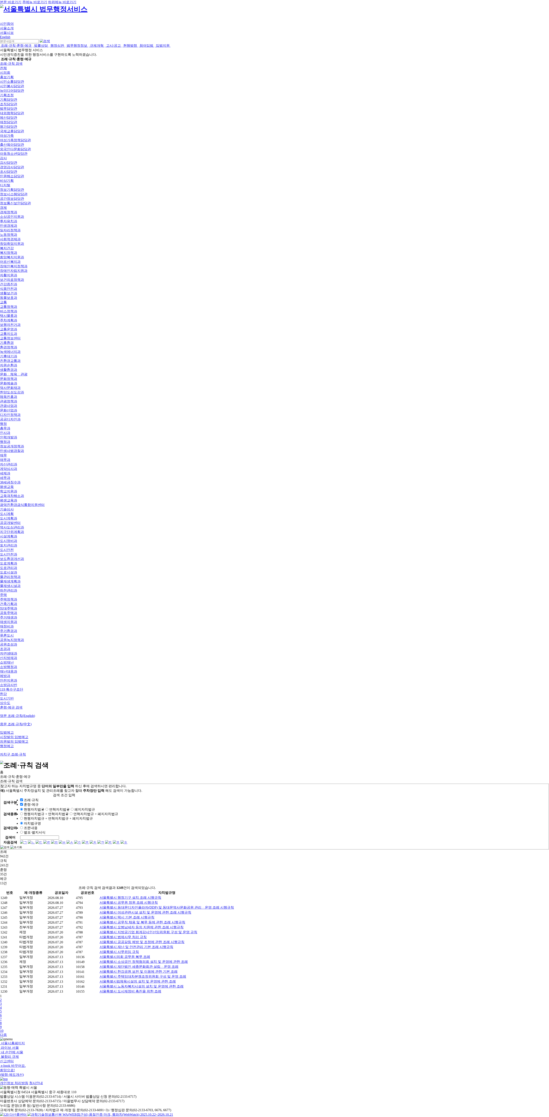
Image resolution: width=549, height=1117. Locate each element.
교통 (3, 302)
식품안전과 (8, 289)
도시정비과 (8, 541)
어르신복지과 (10, 261)
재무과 (5, 460)
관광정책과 (8, 401)
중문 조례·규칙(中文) (16, 724)
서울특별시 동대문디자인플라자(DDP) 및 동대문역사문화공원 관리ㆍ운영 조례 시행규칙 (167, 907)
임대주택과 (8, 608)
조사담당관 (8, 171)
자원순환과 (8, 365)
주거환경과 (8, 631)
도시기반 (7, 698)
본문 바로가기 (10, 2)
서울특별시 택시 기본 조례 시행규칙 (127, 917)
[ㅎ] (124, 842)
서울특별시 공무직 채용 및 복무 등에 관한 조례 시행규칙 (142, 922)
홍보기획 (7, 77)
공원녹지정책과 (12, 640)
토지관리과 (8, 545)
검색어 (10, 837)
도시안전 (7, 550)
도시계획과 (8, 518)
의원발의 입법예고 (14, 741)
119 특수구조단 (11, 689)
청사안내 (36, 1083)
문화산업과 (8, 410)
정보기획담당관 (12, 189)
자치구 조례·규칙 (13, 754)
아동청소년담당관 (13, 153)
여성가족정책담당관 (15, 140)
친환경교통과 (10, 361)
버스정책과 (8, 311)
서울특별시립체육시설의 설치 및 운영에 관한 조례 (138, 981)
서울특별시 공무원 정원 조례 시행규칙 (129, 902)
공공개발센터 (10, 523)
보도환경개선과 (12, 559)
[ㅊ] (93, 842)
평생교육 (7, 487)
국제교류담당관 (12, 131)
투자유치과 (8, 221)
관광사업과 (8, 406)
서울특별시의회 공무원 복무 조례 (125, 957)
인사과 (5, 433)
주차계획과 (8, 320)
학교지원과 (8, 491)
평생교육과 (8, 500)
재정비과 (7, 626)
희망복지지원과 (12, 257)
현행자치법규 (34, 809)
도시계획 (7, 514)
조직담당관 (8, 104)
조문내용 (31, 828)
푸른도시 (7, 635)
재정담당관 (8, 122)
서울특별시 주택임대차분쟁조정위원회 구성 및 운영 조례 (143, 976)
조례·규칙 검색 (11, 63)
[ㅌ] (108, 842)
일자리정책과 (10, 230)
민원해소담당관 (12, 176)
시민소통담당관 (12, 81)
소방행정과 (8, 667)
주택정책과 (8, 599)
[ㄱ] (23, 842)
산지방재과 (8, 658)
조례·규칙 (31, 800)
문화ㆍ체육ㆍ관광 (13, 374)
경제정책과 (8, 212)
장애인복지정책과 (13, 266)
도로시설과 (8, 572)
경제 (3, 207)
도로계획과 (8, 563)
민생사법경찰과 (12, 451)
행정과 (5, 442)
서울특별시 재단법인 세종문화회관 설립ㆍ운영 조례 (139, 966)
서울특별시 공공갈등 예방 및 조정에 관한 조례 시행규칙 (142, 942)
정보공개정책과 (12, 446)
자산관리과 (8, 464)
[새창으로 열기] (13, 1114)
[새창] (100, 1114)
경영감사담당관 (12, 167)
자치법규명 (32, 823)
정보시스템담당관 (13, 194)
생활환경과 (8, 370)
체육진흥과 (8, 397)
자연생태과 (8, 653)
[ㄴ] (31, 842)
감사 (3, 158)
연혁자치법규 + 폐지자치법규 (95, 814)
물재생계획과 (10, 581)
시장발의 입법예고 (14, 737)
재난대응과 (8, 671)
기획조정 (7, 95)
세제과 (5, 473)
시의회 (5, 72)
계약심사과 (8, 469)
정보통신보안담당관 (15, 203)
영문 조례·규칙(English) (17, 716)
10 (1, 1031)
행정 (3, 424)
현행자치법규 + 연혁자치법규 (46, 814)
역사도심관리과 (12, 527)
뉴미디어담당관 (12, 90)
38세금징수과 (10, 482)
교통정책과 (8, 307)
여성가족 (7, 135)
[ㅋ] (100, 842)
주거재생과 (8, 617)
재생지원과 (8, 622)
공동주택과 (8, 613)
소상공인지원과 (12, 216)
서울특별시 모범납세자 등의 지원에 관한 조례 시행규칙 (142, 927)
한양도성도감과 (12, 392)
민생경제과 (8, 225)
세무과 (5, 478)
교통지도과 (8, 334)
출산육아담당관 (12, 144)
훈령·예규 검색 (11, 707)
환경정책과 (8, 347)
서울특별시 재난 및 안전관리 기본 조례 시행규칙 (136, 947)
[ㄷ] (39, 842)
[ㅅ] (69, 842)
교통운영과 (8, 329)
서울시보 (7, 33)
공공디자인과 (10, 419)
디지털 (5, 185)
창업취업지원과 (12, 243)
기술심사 (7, 509)
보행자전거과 (10, 325)
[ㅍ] (116, 842)
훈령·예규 (31, 804)
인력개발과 (8, 437)
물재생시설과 (10, 586)
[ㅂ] (62, 842)
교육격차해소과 (12, 496)
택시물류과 (8, 316)
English (5, 37)
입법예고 (7, 732)
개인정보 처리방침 (14, 1083)
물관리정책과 (10, 577)
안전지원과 (8, 680)
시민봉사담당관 (12, 86)
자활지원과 (8, 275)
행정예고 (7, 746)
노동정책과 (8, 234)
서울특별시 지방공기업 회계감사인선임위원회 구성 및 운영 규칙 (148, 932)
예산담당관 (8, 117)
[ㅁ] (54, 842)
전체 (3, 68)
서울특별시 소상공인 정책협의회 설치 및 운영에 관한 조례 (144, 961)
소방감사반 (8, 685)
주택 (3, 595)
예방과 (5, 676)
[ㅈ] (85, 842)
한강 (3, 694)
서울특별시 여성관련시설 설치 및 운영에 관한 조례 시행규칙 (145, 912)
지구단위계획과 (12, 532)
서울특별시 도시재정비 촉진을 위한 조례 (130, 991)
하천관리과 (8, 590)
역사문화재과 (10, 388)
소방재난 (7, 662)
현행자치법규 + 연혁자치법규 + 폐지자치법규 (58, 818)
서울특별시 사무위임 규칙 (119, 952)
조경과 (5, 649)
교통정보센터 (10, 338)
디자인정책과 (10, 415)
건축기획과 (8, 604)
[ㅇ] (77, 842)
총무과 (5, 428)
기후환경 (7, 343)
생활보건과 (8, 293)
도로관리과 (8, 568)
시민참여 (7, 24)
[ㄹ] (46, 842)
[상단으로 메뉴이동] (4, 1079)
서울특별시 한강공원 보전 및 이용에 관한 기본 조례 (139, 971)
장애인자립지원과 (13, 270)
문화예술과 (8, 383)
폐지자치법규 (84, 809)
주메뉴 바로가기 (34, 2)
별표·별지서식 (34, 832)
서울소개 (7, 28)
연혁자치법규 (59, 809)
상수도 (5, 703)
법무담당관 (8, 108)
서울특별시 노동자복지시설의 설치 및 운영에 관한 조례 (142, 986)
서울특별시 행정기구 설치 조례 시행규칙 (130, 897)
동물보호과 (8, 298)
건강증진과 (8, 284)
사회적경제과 (10, 239)
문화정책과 (8, 379)
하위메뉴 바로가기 (62, 2)
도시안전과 (8, 554)
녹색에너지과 (10, 352)
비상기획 (7, 180)
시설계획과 (8, 536)
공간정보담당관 (12, 198)
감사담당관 (8, 162)
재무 (3, 455)
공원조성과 (8, 644)
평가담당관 (8, 126)
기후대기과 (8, 356)
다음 (3, 1035)
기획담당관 (8, 99)
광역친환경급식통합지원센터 (22, 505)
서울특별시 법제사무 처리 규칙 (123, 937)
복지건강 (7, 248)
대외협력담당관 (12, 113)
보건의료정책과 (12, 280)
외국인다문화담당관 (15, 149)
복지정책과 (8, 252)
